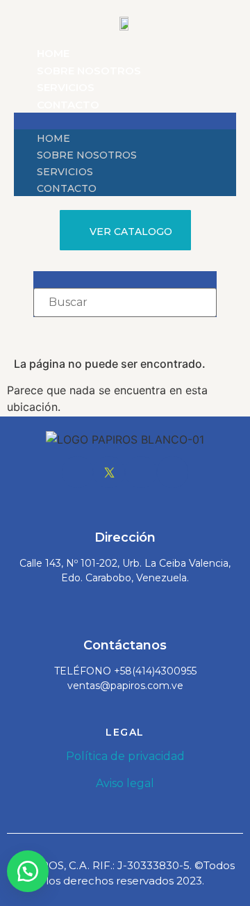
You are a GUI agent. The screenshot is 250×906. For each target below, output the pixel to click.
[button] (125, 121)
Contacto (68, 104)
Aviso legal (125, 783)
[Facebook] (78, 472)
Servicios (65, 87)
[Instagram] (141, 472)
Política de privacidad (125, 756)
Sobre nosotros (89, 70)
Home (53, 53)
